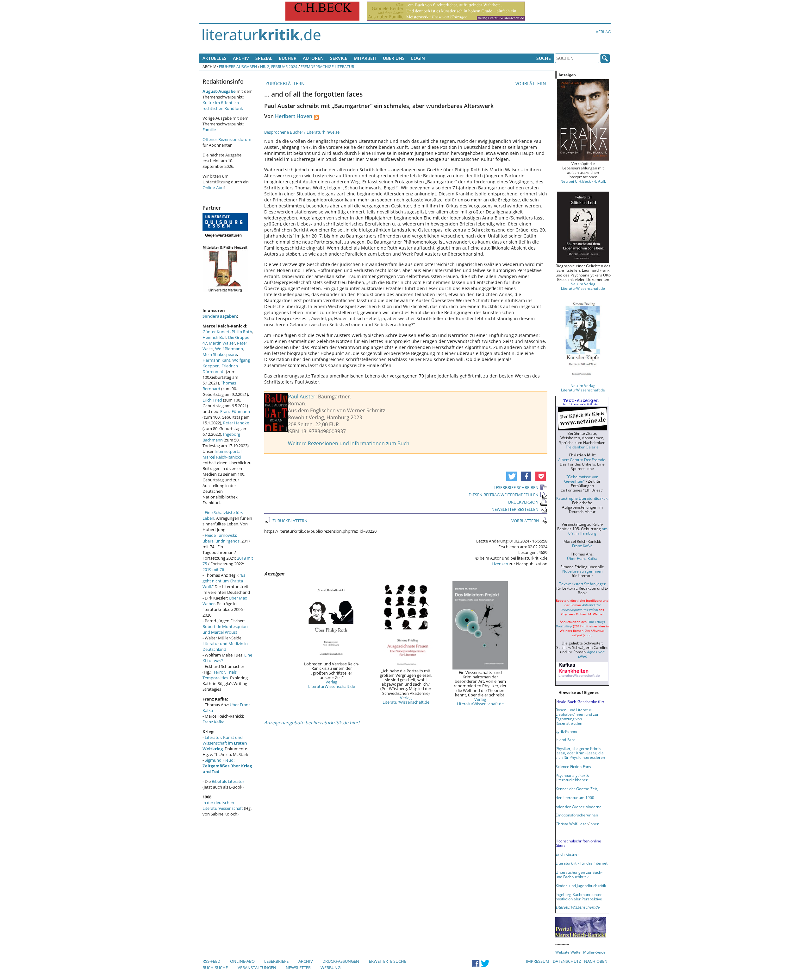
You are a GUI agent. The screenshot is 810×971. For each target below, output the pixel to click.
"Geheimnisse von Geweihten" (581, 479)
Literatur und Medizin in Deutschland (225, 646)
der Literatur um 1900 (575, 797)
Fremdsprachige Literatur (327, 66)
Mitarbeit (365, 58)
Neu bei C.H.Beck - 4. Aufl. (583, 181)
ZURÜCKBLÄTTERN (284, 83)
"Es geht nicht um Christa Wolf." (223, 580)
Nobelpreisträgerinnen (582, 571)
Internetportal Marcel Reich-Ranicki (221, 454)
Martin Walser (222, 343)
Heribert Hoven (293, 116)
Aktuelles (214, 58)
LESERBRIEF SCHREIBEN (516, 487)
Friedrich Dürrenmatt (220, 368)
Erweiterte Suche (387, 961)
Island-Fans (566, 739)
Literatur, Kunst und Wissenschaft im (224, 743)
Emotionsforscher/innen (577, 814)
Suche (543, 58)
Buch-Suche (215, 967)
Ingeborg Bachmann (221, 437)
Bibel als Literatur (228, 781)
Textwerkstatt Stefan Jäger (582, 583)
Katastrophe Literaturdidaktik (582, 498)
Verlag (603, 32)
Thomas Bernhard (219, 385)
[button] (511, 476)
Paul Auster (301, 396)
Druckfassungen (340, 961)
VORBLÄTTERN (531, 83)
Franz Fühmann (235, 411)
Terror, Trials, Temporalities (220, 675)
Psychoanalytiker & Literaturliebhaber (572, 777)
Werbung (330, 967)
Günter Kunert (216, 331)
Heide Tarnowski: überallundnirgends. (221, 538)
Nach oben (596, 961)
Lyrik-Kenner (567, 731)
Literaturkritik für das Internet (582, 863)
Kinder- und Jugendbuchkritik (581, 885)
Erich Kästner (567, 854)
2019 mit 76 (213, 569)
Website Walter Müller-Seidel (581, 952)
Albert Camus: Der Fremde (581, 459)
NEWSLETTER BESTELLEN (515, 509)
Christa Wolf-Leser (572, 823)
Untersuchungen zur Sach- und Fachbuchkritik (579, 874)
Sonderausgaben (219, 316)
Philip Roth (242, 331)
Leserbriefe (276, 961)
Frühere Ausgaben (238, 66)
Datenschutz (567, 961)
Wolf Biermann (229, 349)
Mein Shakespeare (219, 354)
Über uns (394, 58)
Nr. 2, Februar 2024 (278, 66)
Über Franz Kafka (582, 558)
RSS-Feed (211, 961)
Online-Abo (213, 187)
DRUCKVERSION (523, 502)
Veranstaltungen (257, 967)
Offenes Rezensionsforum (226, 139)
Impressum (537, 961)
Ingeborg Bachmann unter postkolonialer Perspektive (579, 896)
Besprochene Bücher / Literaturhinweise (302, 132)
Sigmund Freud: (227, 765)
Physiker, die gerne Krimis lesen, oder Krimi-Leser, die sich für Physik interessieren (580, 753)
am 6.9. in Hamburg (588, 531)
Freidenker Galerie (582, 446)
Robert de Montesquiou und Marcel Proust (225, 629)
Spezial (263, 58)
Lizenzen (500, 564)
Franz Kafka (213, 722)
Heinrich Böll (214, 337)
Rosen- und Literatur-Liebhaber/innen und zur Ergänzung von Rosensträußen (577, 716)
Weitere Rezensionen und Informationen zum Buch (348, 443)
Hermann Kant (216, 360)
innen (594, 823)
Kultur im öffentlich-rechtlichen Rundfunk (222, 105)
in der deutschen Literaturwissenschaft (222, 805)
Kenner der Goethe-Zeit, (577, 788)
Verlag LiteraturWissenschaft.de (331, 684)
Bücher (287, 58)
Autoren (313, 58)
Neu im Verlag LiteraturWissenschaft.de (583, 286)
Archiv (241, 58)
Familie (209, 129)
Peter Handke (236, 423)
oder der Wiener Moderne (578, 806)
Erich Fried (212, 400)
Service (338, 58)
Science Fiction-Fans (573, 766)
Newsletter (298, 967)
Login (418, 58)
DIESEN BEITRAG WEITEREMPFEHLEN (504, 495)
